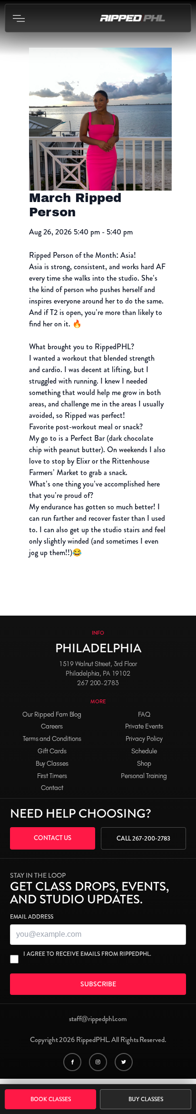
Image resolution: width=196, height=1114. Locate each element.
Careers (52, 726)
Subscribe (98, 984)
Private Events (144, 726)
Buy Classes (52, 764)
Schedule (144, 751)
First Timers (52, 776)
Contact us (52, 837)
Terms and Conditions (52, 739)
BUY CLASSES (145, 1099)
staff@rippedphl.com (98, 1018)
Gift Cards (52, 751)
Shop (144, 764)
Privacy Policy (144, 739)
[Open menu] (19, 18)
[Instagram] (98, 1062)
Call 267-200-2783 (143, 838)
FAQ (144, 714)
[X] (124, 1062)
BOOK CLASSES (50, 1099)
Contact (52, 788)
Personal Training (144, 776)
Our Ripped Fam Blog (51, 714)
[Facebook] (72, 1062)
